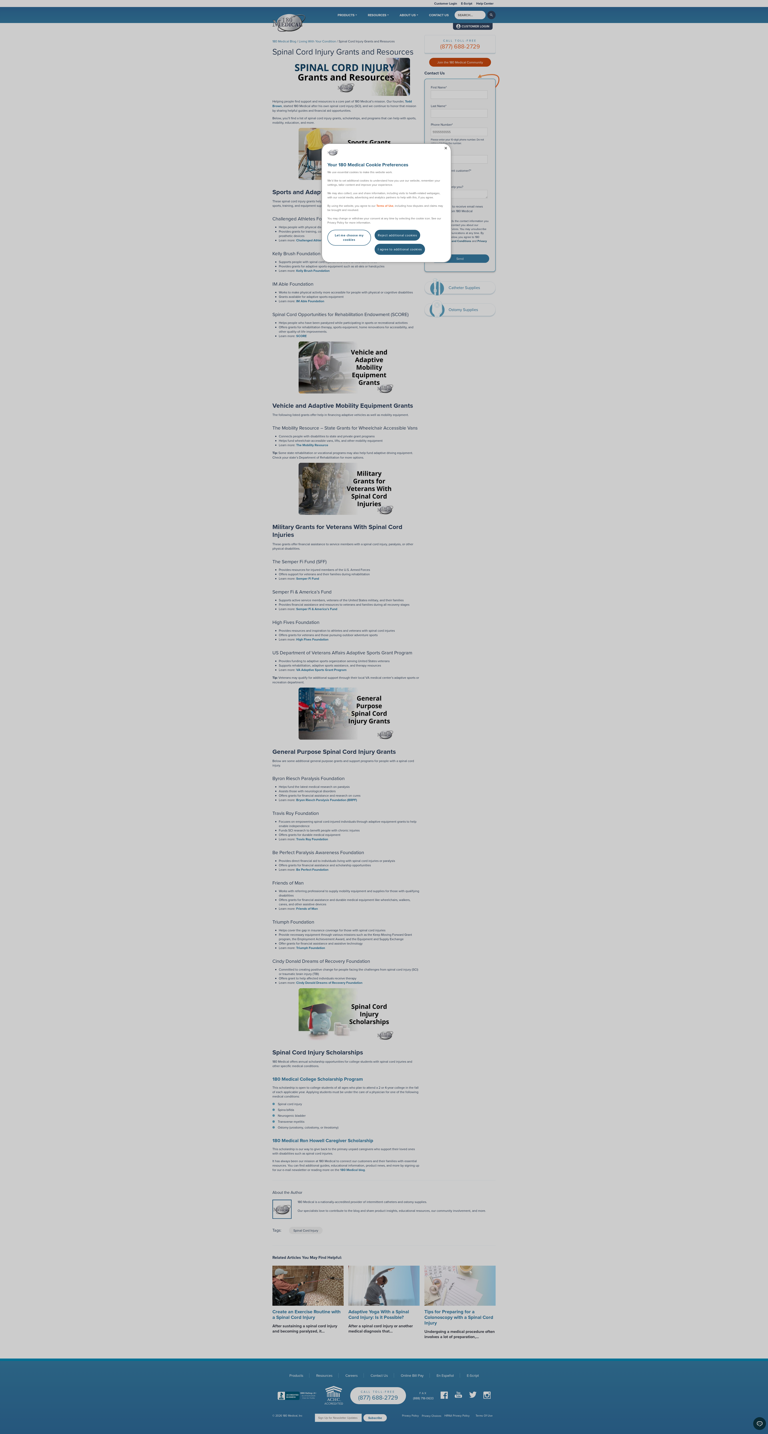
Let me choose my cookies (349, 237)
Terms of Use (384, 206)
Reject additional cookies (397, 235)
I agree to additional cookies (400, 249)
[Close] (445, 148)
